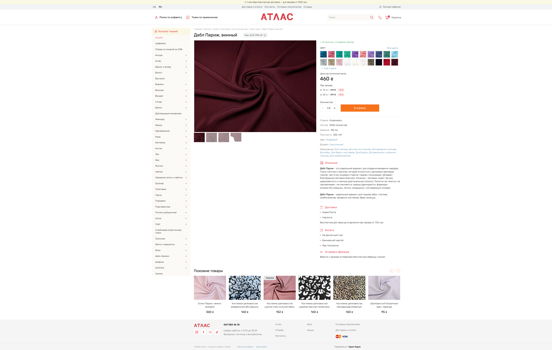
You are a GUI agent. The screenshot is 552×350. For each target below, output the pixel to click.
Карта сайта (261, 347)
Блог (309, 324)
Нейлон (159, 171)
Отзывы (308, 6)
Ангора (158, 55)
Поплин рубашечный (166, 212)
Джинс (158, 107)
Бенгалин (160, 78)
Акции (159, 37)
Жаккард (159, 119)
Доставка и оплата (252, 6)
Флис (158, 250)
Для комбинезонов (340, 155)
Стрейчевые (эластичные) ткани (168, 231)
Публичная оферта (245, 347)
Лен (157, 154)
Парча (158, 195)
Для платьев (341, 149)
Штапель (159, 267)
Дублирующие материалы (168, 113)
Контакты (269, 6)
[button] (391, 271)
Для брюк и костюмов (343, 152)
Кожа (157, 137)
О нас (278, 324)
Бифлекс (159, 84)
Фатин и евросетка (165, 244)
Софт (157, 224)
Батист (158, 72)
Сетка (158, 218)
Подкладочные (162, 206)
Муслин (159, 166)
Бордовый (331, 139)
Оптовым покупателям (289, 6)
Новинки (160, 43)
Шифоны (159, 262)
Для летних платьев (360, 149)
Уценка (158, 273)
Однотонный (336, 144)
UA (154, 6)
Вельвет (159, 96)
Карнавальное (162, 131)
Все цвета (392, 48)
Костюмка (160, 142)
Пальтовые (160, 189)
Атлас (158, 61)
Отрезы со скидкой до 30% (168, 49)
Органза (159, 183)
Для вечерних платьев (384, 149)
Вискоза (159, 90)
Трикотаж (160, 238)
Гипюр (158, 102)
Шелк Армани (162, 256)
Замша (158, 125)
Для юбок (325, 152)
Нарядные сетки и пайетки (169, 177)
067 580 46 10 (232, 324)
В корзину (360, 108)
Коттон (158, 148)
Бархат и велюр (163, 67)
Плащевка (160, 201)
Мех (157, 160)
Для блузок (362, 152)
